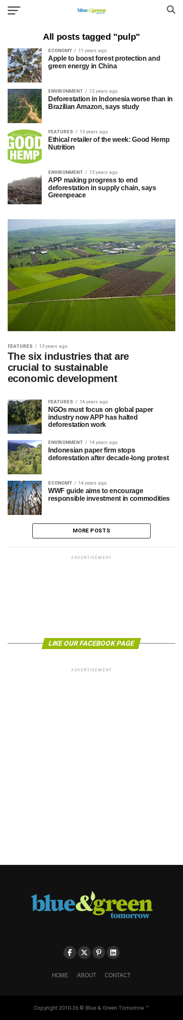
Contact (118, 975)
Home (60, 975)
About (86, 975)
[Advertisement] (91, 596)
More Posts (91, 530)
